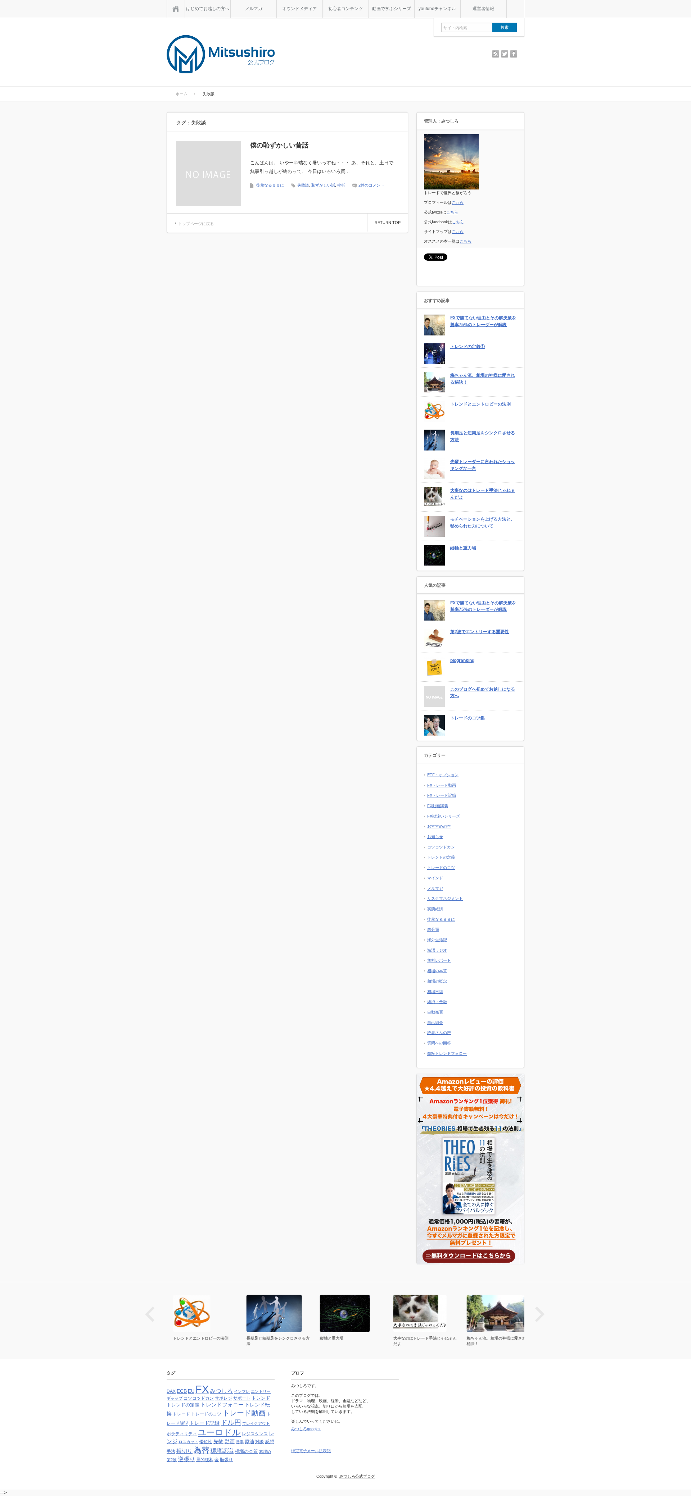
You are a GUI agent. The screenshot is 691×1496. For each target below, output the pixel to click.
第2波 (172, 1460)
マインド (435, 878)
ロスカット (188, 1442)
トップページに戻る (196, 223)
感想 (269, 1441)
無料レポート (439, 960)
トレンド (261, 1398)
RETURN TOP (388, 222)
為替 (201, 1450)
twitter (504, 54)
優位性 (205, 1441)
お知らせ (435, 836)
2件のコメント (371, 185)
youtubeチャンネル (437, 8)
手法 (171, 1451)
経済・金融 (437, 1001)
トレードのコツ (441, 867)
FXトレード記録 (441, 795)
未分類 (433, 929)
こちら (458, 202)
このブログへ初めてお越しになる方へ (482, 693)
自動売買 (435, 1012)
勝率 (240, 1442)
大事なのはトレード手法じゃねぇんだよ (482, 494)
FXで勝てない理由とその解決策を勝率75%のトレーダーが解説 (483, 321)
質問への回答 (439, 1043)
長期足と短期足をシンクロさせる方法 (482, 436)
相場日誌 (435, 991)
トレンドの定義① (467, 346)
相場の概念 (437, 981)
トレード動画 (244, 1413)
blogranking (462, 660)
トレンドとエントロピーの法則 (480, 404)
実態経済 (435, 909)
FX (202, 1389)
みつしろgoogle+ (306, 1429)
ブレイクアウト (256, 1423)
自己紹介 (435, 1022)
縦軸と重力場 (463, 547)
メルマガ (253, 8)
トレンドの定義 (441, 857)
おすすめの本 (439, 826)
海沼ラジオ (437, 950)
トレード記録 (204, 1423)
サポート (241, 1398)
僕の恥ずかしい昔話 (279, 145)
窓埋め (265, 1451)
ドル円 (231, 1422)
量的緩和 (204, 1459)
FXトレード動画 (441, 785)
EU (191, 1391)
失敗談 (303, 185)
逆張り (186, 1459)
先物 (218, 1441)
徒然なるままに (270, 185)
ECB (182, 1391)
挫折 (341, 185)
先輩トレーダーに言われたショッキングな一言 (482, 465)
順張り (226, 1459)
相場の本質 (437, 971)
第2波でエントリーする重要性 (479, 631)
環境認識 (222, 1451)
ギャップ (174, 1398)
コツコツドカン (441, 847)
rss (495, 54)
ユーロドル (219, 1432)
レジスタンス (255, 1433)
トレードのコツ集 (467, 717)
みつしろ (221, 1390)
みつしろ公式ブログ (357, 1476)
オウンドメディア (299, 8)
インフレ (242, 1391)
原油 (249, 1441)
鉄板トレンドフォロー (447, 1053)
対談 (259, 1441)
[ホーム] (176, 9)
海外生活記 (437, 940)
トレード (181, 1414)
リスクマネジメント (445, 898)
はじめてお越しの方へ (207, 8)
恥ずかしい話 (323, 185)
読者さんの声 (439, 1032)
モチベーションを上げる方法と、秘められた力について (482, 523)
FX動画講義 (437, 806)
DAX (171, 1391)
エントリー (261, 1391)
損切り (184, 1451)
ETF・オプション (443, 775)
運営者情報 (483, 8)
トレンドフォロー (222, 1404)
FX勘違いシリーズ (443, 816)
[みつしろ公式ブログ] (221, 54)
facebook (513, 54)
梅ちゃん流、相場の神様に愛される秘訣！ (482, 379)
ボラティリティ (182, 1433)
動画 (230, 1441)
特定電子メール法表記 (311, 1451)
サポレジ (223, 1398)
